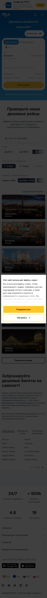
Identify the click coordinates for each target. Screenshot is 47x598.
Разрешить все (23, 309)
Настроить (22, 318)
